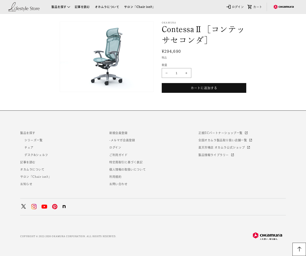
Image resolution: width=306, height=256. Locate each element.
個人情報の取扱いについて (127, 169)
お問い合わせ (118, 184)
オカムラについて (32, 169)
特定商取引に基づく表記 (126, 162)
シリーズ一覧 (33, 140)
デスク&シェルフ (36, 154)
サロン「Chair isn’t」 (35, 176)
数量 (164, 65)
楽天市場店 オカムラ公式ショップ (222, 147)
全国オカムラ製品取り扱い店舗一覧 (223, 140)
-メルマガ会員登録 (122, 140)
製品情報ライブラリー (214, 154)
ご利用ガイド (118, 154)
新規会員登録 (118, 132)
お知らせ (26, 184)
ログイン (115, 147)
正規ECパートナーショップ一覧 (221, 132)
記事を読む (27, 162)
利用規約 (115, 176)
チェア (29, 147)
